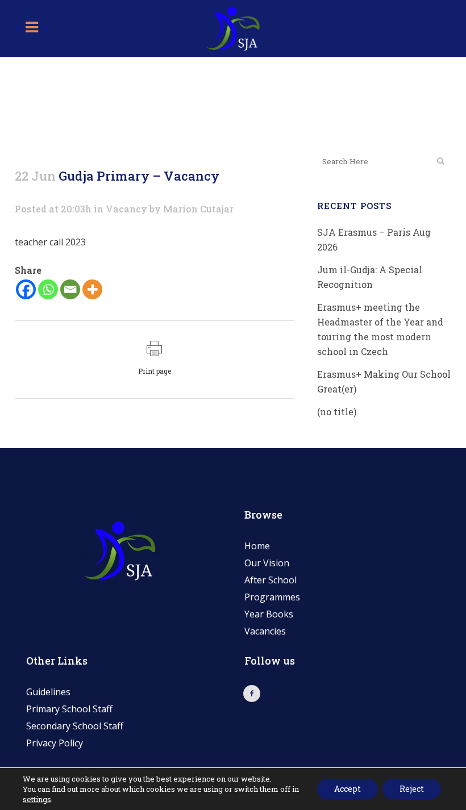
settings (37, 799)
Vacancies (265, 631)
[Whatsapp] (48, 289)
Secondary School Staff (74, 726)
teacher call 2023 (50, 242)
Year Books (268, 614)
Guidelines (48, 692)
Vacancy (126, 209)
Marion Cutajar (198, 209)
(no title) (336, 411)
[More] (92, 289)
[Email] (70, 289)
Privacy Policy (54, 743)
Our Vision (266, 563)
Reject (412, 788)
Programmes (272, 597)
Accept (347, 788)
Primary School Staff (69, 709)
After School (270, 580)
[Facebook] (26, 289)
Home (257, 546)
